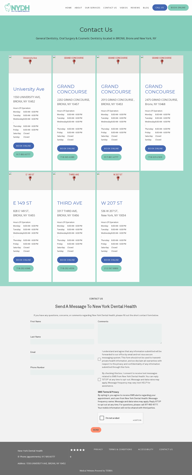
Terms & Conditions (120, 449)
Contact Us (166, 449)
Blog (146, 7)
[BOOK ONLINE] (178, 10)
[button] (30, 61)
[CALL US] (160, 10)
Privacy (98, 449)
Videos (124, 7)
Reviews (135, 7)
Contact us (110, 7)
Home (68, 7)
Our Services (92, 7)
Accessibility (145, 449)
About (78, 7)
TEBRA (109, 471)
